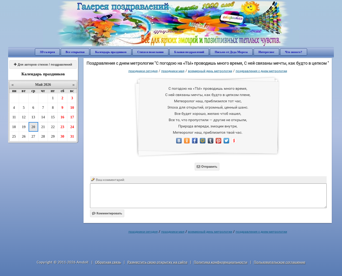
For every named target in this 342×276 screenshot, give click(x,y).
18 (14, 127)
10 (72, 108)
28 (43, 136)
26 (24, 136)
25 (14, 136)
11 (14, 117)
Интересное (266, 52)
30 (62, 136)
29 (53, 136)
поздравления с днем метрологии (261, 71)
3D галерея (47, 52)
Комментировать (107, 213)
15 (53, 117)
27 (33, 136)
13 (33, 117)
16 (62, 117)
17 (72, 117)
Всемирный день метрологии (210, 71)
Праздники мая (172, 71)
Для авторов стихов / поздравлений (43, 64)
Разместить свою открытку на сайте (157, 262)
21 (43, 127)
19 (24, 127)
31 (72, 136)
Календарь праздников (111, 52)
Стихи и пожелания (150, 52)
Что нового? (293, 52)
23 (62, 127)
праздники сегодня (143, 71)
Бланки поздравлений (189, 52)
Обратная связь (108, 262)
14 (43, 117)
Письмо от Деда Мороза (231, 52)
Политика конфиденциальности (220, 262)
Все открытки (75, 52)
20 (33, 127)
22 (53, 127)
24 (72, 127)
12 (24, 117)
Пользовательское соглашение (279, 262)
